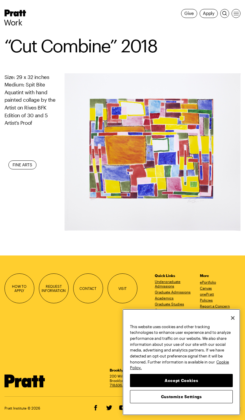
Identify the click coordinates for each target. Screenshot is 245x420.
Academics (164, 298)
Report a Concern (215, 306)
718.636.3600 (121, 385)
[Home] (24, 381)
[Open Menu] (236, 13)
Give (189, 13)
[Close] (232, 318)
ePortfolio (208, 282)
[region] (181, 362)
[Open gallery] (153, 152)
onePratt (207, 294)
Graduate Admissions (173, 292)
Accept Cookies (181, 380)
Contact (88, 288)
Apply (209, 13)
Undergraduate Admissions (167, 283)
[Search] (224, 13)
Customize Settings (181, 396)
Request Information (54, 288)
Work (13, 22)
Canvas (206, 288)
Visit (122, 288)
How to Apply (19, 288)
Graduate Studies (169, 304)
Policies (206, 300)
